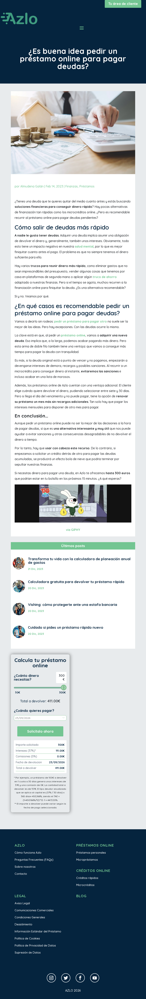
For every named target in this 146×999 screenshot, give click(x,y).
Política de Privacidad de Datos (35, 945)
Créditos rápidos (87, 878)
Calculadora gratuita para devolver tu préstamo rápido (76, 581)
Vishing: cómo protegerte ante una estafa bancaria (72, 604)
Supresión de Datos (28, 952)
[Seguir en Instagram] (51, 977)
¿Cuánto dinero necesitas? (26, 677)
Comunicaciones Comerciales (34, 910)
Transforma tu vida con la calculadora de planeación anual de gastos (79, 561)
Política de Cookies (27, 938)
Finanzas (71, 186)
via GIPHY (73, 530)
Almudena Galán (32, 186)
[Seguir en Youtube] (94, 977)
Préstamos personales (91, 852)
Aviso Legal (22, 903)
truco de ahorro (105, 277)
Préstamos (86, 186)
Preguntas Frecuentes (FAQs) (34, 859)
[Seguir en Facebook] (80, 977)
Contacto (21, 874)
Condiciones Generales (30, 917)
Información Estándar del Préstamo (38, 931)
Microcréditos (85, 885)
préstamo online (73, 335)
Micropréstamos (87, 859)
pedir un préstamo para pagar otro (80, 321)
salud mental (84, 246)
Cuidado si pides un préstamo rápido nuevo (65, 627)
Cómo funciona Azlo (28, 852)
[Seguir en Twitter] (65, 977)
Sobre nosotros (25, 866)
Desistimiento (23, 924)
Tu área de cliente (123, 4)
